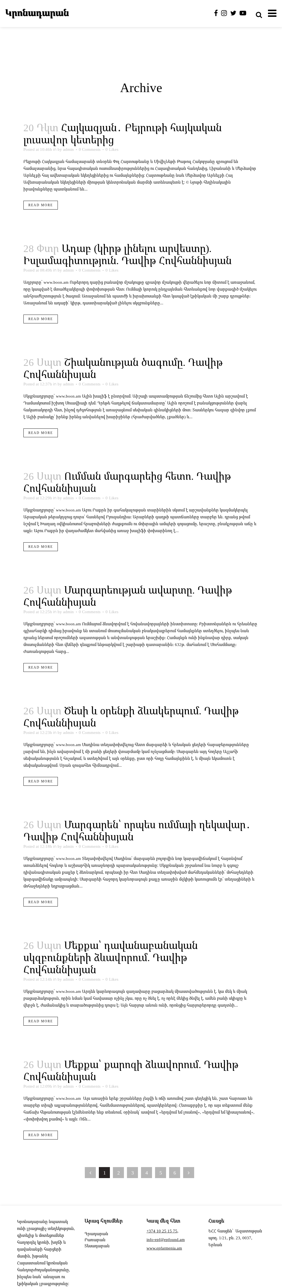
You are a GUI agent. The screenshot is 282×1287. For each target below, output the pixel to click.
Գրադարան (96, 1233)
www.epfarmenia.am (164, 1248)
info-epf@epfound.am (166, 1239)
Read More (40, 205)
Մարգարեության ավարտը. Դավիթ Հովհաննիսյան (127, 596)
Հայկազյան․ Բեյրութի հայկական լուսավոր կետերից (122, 133)
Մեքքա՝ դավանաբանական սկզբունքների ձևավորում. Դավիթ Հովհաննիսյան (110, 957)
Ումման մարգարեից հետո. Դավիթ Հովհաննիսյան (127, 482)
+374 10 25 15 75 (162, 1231)
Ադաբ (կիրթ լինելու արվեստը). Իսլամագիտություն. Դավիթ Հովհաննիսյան (127, 254)
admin (68, 149)
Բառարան (95, 1239)
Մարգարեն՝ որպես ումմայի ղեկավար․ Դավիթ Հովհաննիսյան (137, 830)
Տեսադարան (97, 1245)
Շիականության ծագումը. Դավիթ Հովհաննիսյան (123, 368)
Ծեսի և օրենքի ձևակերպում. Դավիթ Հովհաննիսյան (131, 716)
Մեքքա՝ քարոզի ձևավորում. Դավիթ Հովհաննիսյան (130, 1070)
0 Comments (90, 149)
